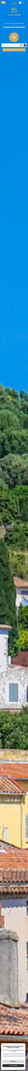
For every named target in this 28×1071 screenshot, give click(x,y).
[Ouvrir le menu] (3, 2)
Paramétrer (13, 1061)
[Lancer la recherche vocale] (14, 37)
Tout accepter (13, 1065)
